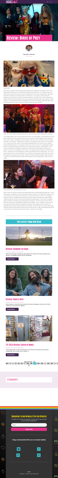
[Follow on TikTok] (39, 455)
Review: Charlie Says (14, 299)
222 (38, 363)
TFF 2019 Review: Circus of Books (20, 345)
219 (28, 363)
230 (48, 363)
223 (42, 363)
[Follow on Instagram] (18, 455)
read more (11, 259)
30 (21, 363)
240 (52, 363)
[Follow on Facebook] (39, 449)
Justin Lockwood (11, 252)
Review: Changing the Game (17, 249)
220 (31, 363)
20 (18, 363)
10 (15, 363)
